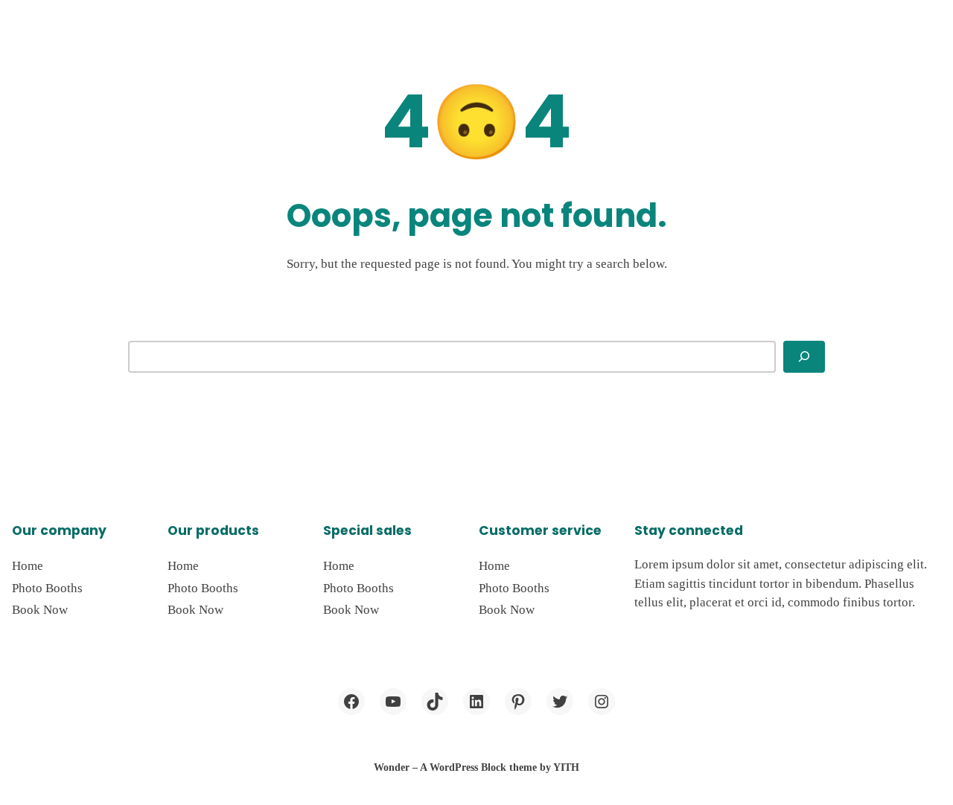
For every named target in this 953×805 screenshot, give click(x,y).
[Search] (804, 356)
